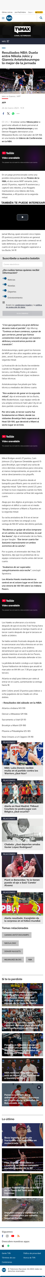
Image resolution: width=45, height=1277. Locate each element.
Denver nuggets (12, 951)
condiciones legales (23, 305)
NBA (30, 959)
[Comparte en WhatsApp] (13, 113)
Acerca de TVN (29, 1258)
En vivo (39, 12)
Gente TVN (6, 1253)
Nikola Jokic (10, 943)
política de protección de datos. (24, 306)
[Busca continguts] (41, 18)
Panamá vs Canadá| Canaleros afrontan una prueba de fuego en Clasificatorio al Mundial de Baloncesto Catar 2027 (21, 1048)
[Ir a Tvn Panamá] (21, 18)
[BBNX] (4, 1270)
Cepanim (31, 12)
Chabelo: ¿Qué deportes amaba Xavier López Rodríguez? (22, 845)
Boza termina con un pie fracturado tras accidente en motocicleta (20, 1140)
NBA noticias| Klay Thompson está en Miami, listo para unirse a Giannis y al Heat (21, 1075)
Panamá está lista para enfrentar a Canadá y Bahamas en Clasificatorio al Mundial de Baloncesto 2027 (21, 1098)
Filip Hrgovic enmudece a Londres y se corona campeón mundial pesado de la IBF (21, 1165)
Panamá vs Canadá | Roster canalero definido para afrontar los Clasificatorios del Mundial (22, 1025)
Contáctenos (7, 1262)
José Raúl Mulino (20, 12)
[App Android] (9, 1245)
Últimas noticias (7, 12)
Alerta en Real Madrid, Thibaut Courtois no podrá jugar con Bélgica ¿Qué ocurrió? (21, 809)
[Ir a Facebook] (3, 1236)
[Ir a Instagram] (8, 1236)
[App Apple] (3, 1245)
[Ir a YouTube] (13, 1236)
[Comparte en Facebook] (3, 113)
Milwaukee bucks (12, 959)
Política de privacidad (32, 1253)
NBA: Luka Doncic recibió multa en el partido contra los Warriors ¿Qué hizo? (21, 770)
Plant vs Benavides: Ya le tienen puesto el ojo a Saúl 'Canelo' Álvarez (22, 882)
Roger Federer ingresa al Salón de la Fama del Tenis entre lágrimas (21, 1190)
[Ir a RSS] (19, 1236)
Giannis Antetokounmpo (16, 935)
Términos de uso (8, 1258)
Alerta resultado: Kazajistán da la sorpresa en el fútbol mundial (22, 919)
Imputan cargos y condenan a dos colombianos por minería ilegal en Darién (21, 1215)
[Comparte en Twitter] (8, 113)
